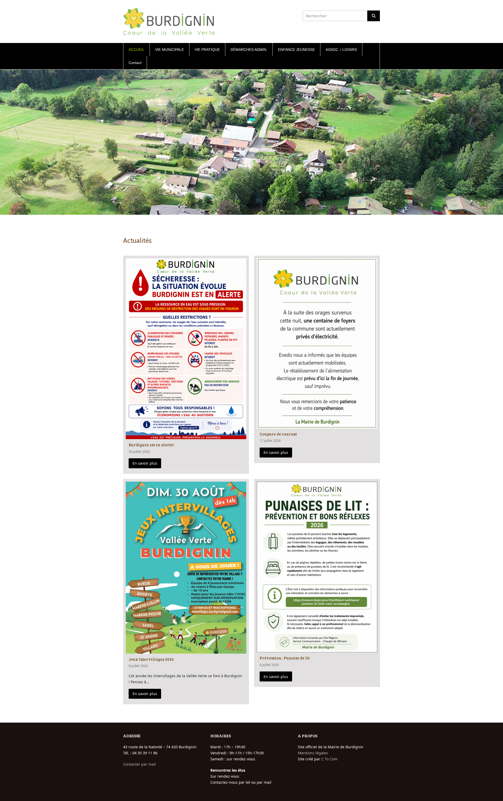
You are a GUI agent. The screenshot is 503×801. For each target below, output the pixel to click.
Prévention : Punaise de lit (285, 657)
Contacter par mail (139, 764)
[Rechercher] (373, 15)
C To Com (329, 758)
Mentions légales (313, 752)
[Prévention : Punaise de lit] (317, 566)
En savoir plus (145, 463)
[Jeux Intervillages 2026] (186, 567)
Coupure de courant (278, 434)
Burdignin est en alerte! (151, 444)
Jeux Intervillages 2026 (151, 659)
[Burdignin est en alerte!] (186, 348)
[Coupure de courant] (317, 342)
